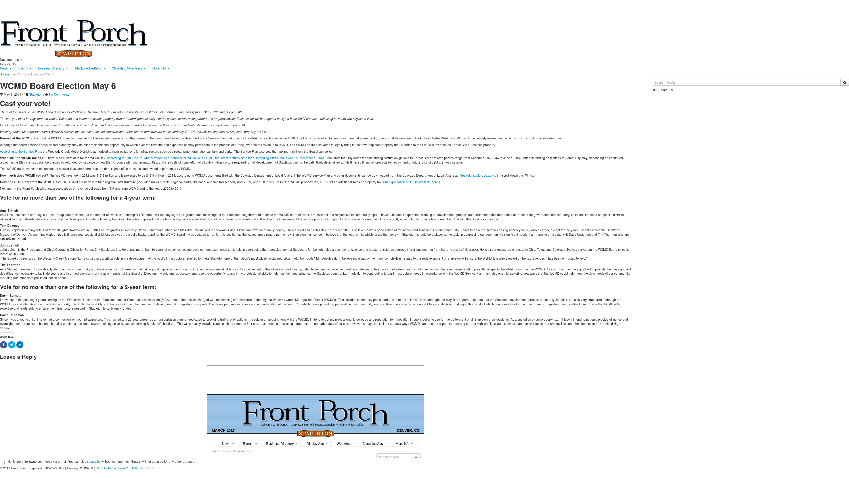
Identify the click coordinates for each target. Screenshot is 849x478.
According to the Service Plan (20, 151)
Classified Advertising (127, 68)
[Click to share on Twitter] (11, 344)
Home (5, 74)
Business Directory (51, 68)
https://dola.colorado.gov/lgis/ (479, 175)
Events (23, 68)
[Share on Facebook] (3, 344)
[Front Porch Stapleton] (73, 38)
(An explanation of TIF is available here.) (411, 182)
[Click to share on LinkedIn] (19, 344)
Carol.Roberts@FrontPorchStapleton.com (125, 468)
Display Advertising (88, 68)
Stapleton (35, 94)
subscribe (94, 461)
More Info (159, 68)
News (4, 68)
